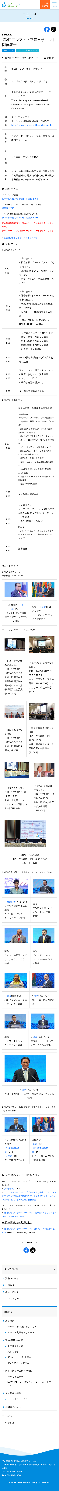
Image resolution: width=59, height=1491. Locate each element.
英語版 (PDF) (32, 199)
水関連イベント (13, 1407)
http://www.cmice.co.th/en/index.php (32, 125)
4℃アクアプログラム (18, 1362)
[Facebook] (47, 29)
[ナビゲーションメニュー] (54, 4)
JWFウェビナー (15, 1376)
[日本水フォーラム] (10, 4)
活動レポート (8, 50)
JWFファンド (14, 1351)
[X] (53, 29)
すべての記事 (11, 1269)
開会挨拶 (11, 901)
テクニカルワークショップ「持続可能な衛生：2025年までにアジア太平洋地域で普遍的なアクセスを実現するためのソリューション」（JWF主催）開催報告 (29, 1196)
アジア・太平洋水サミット (27, 50)
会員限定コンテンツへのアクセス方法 (21, 238)
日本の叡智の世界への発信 (18, 1370)
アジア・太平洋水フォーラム (22, 1327)
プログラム (9, 1188)
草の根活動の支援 (14, 1340)
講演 (9, 995)
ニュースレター (13, 1291)
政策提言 (9, 1321)
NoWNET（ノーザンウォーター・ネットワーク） (30, 1384)
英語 (44, 606)
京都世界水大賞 (15, 1346)
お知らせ (9, 1285)
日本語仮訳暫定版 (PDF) (13, 199)
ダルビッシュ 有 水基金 (19, 1357)
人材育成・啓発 (13, 1393)
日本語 (8, 1156)
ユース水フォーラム (17, 1399)
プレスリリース (13, 1298)
